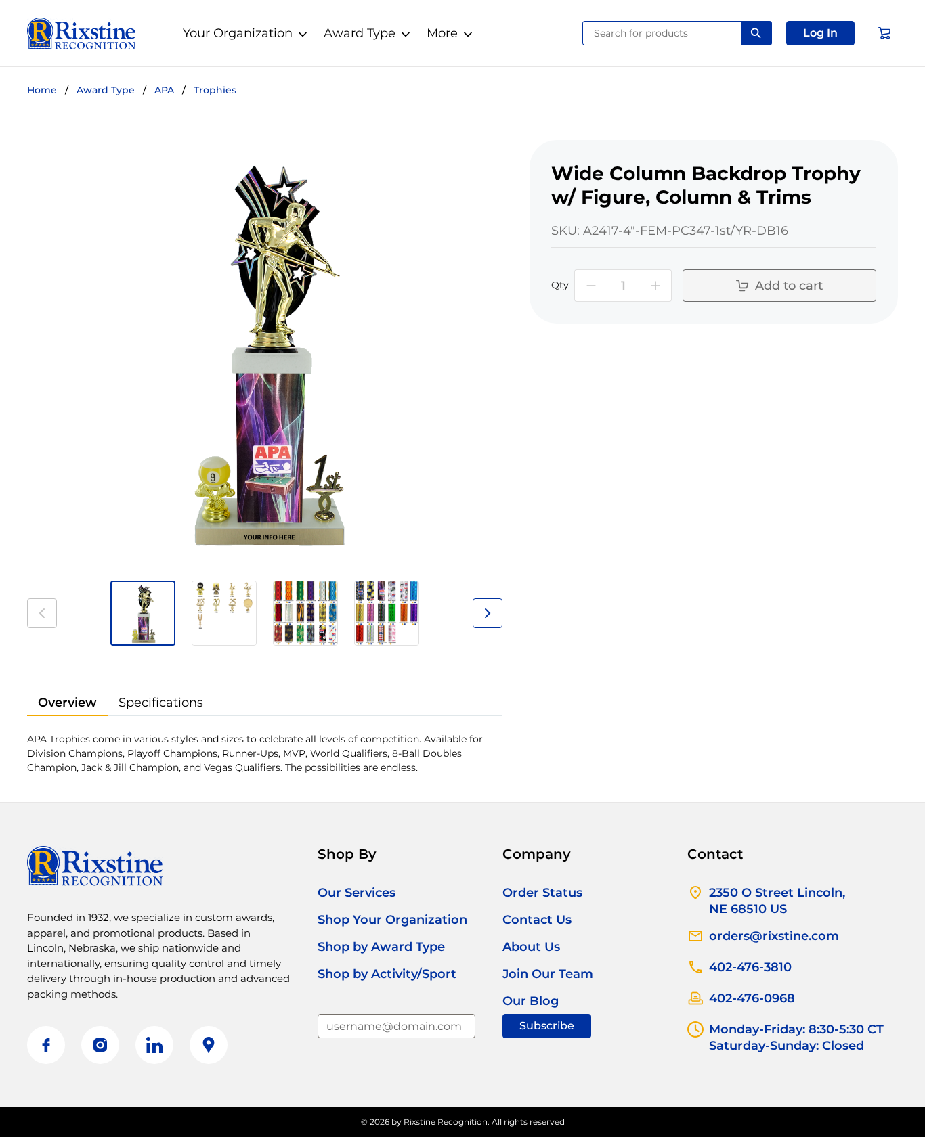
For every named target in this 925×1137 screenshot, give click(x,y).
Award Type (359, 33)
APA (164, 90)
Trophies (215, 90)
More (442, 33)
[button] (820, 33)
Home (42, 90)
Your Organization (238, 33)
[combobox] (662, 33)
